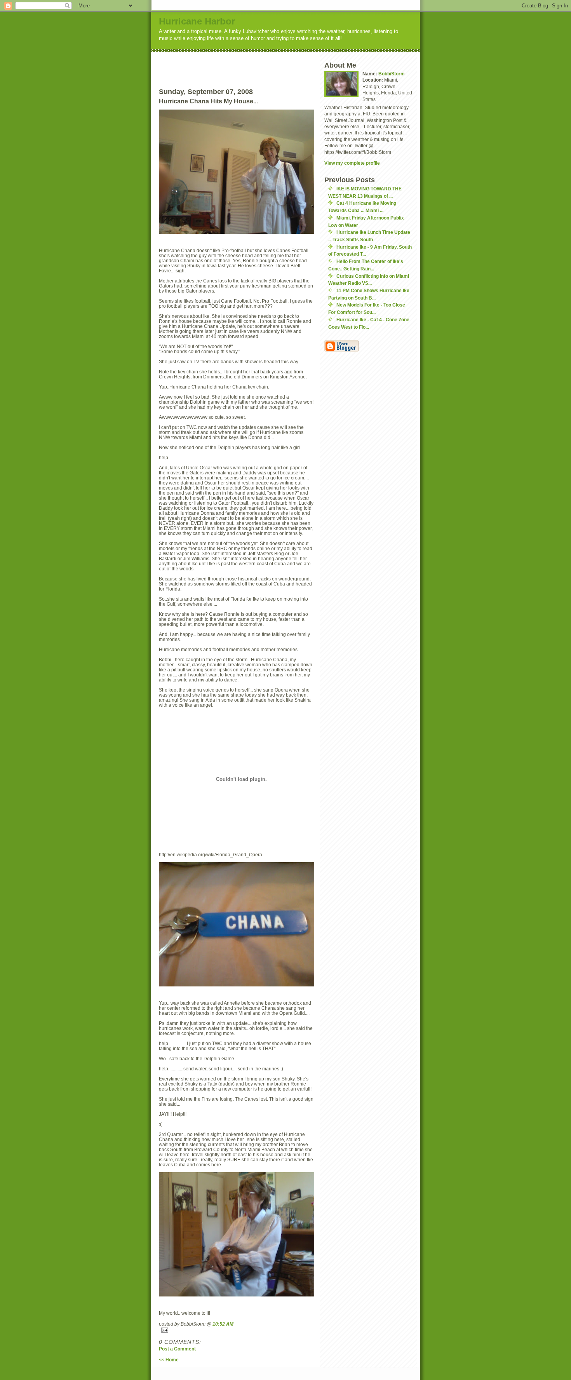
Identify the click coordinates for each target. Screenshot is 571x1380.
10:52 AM (222, 1323)
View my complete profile (352, 163)
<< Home (169, 1359)
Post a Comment (177, 1348)
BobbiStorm (391, 73)
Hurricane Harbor (197, 21)
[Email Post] (236, 1330)
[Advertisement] (251, 63)
